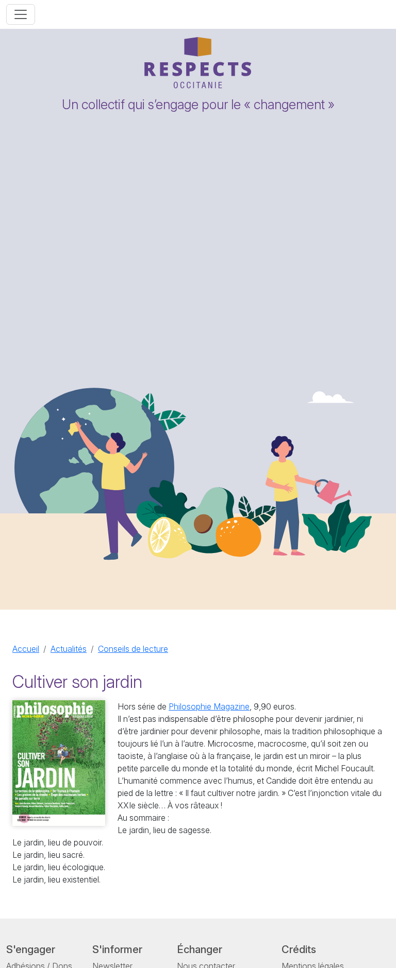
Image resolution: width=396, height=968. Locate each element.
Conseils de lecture (133, 649)
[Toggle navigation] (20, 14)
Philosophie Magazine (209, 706)
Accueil (25, 649)
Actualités (69, 649)
